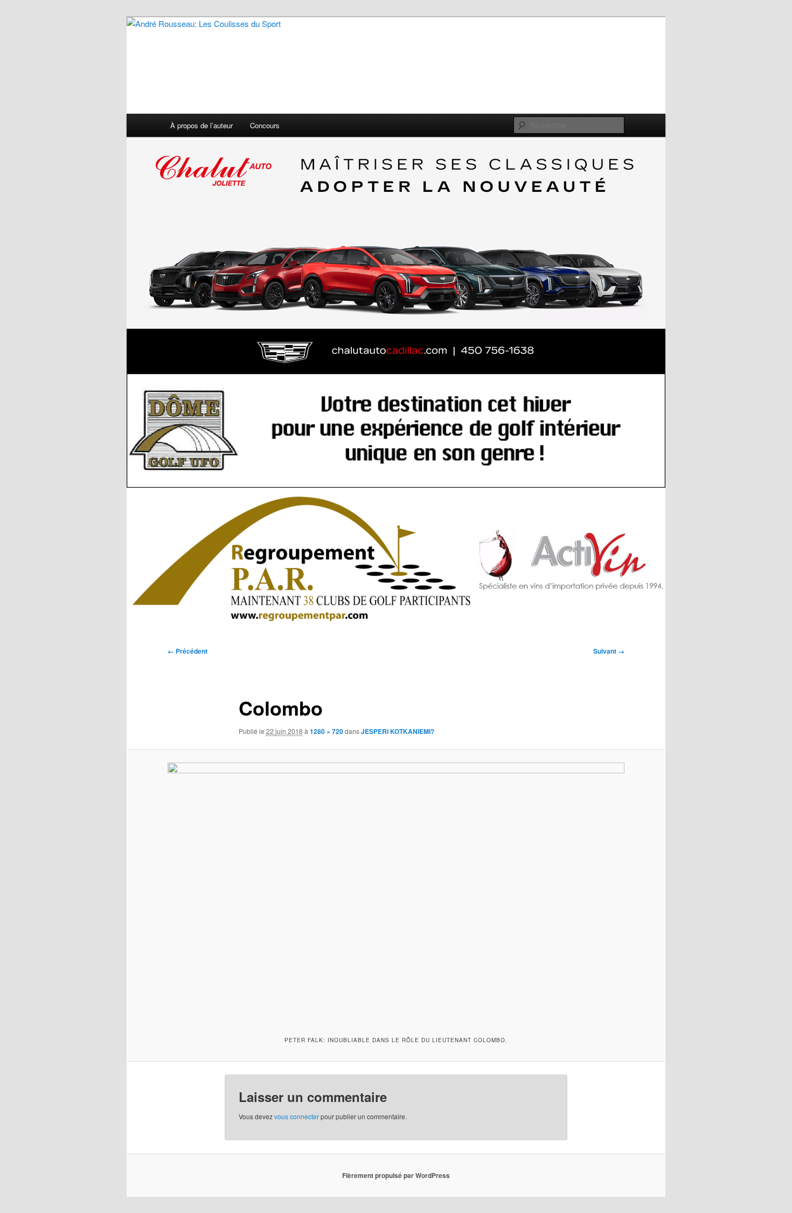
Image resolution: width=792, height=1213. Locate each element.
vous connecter (296, 1116)
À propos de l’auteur (201, 125)
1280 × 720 (326, 731)
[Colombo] (396, 891)
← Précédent (187, 651)
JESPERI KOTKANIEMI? (397, 731)
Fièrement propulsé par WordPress (396, 1175)
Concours (265, 125)
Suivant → (608, 651)
